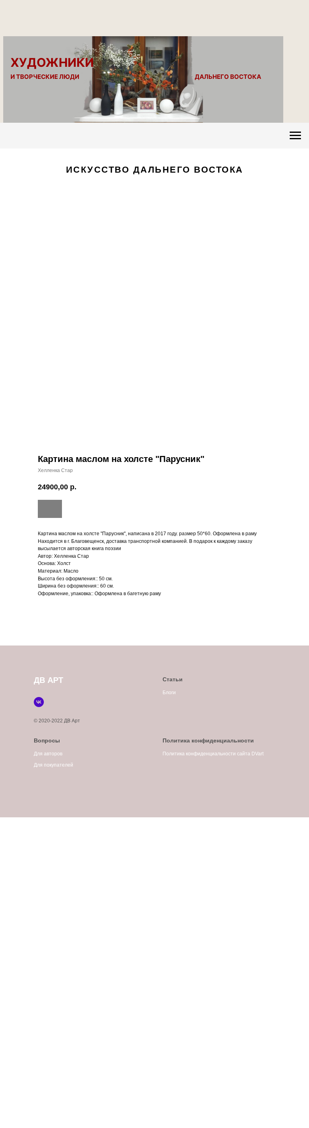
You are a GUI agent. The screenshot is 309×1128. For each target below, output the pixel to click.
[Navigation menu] (295, 136)
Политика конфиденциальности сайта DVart (213, 754)
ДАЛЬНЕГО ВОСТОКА (228, 76)
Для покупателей (53, 765)
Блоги (169, 692)
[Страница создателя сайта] (39, 702)
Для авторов (48, 754)
